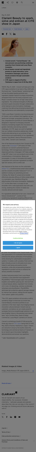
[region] (18, 226)
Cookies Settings (18, 238)
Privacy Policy (24, 233)
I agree (18, 247)
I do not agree (18, 243)
